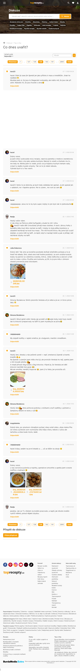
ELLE (67, 574)
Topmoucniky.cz (71, 568)
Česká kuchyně (54, 28)
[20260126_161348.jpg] (17, 271)
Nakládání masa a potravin (42, 611)
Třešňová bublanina (37, 616)
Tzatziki (59, 616)
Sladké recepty (48, 621)
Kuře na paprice (12, 630)
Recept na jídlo (42, 566)
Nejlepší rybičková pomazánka (27, 628)
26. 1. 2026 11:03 (68, 404)
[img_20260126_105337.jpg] (17, 379)
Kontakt (54, 607)
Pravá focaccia (63, 613)
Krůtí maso (18, 619)
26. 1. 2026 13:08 (68, 296)
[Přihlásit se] (77, 3)
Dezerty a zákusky (64, 611)
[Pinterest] (10, 565)
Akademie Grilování (16, 22)
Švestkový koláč (8, 632)
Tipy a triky (17, 43)
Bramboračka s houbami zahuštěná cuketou (11, 642)
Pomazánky (16, 611)
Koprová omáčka (54, 628)
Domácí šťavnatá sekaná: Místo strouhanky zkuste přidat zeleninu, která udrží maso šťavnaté (64, 647)
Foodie (54, 598)
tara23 (12, 71)
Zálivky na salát (25, 616)
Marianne (69, 572)
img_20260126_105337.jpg (18, 390)
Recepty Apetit (42, 577)
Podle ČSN (20, 25)
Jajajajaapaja (15, 334)
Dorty (30, 623)
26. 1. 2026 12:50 (68, 315)
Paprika (29, 25)
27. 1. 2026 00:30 (68, 200)
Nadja (12, 217)
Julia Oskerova (16, 248)
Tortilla (55, 611)
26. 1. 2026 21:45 (68, 216)
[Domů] (4, 43)
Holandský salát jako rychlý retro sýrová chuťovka (39, 644)
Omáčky (28, 22)
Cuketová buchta (30, 630)
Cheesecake (12, 628)
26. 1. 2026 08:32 (68, 444)
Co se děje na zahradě (43, 613)
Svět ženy (41, 579)
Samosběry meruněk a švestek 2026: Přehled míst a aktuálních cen (39, 648)
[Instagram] (16, 565)
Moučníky (36, 22)
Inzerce (54, 590)
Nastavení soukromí (55, 567)
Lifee (67, 577)
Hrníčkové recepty (16, 28)
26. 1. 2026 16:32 (68, 248)
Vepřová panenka (50, 616)
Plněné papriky (19, 626)
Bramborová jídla (48, 619)
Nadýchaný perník (48, 630)
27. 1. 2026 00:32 (68, 181)
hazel (12, 152)
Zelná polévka (14, 616)
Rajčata (63, 25)
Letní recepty (46, 25)
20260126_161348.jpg (19, 282)
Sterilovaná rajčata (31, 626)
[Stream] (26, 565)
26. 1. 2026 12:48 (68, 334)
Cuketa (55, 25)
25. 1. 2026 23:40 (68, 461)
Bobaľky (5, 652)
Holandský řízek (65, 628)
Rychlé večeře (41, 28)
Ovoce (35, 623)
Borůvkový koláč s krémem (11, 649)
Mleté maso (27, 619)
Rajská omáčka (62, 626)
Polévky (44, 22)
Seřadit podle (8, 54)
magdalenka (15, 423)
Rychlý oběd (59, 630)
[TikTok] (31, 565)
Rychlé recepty (29, 28)
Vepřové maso (37, 619)
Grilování (37, 25)
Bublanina (67, 630)
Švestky (12, 25)
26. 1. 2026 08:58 (68, 423)
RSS (53, 592)
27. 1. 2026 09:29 (68, 71)
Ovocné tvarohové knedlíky (47, 626)
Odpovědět (14, 86)
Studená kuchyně (21, 623)
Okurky (62, 22)
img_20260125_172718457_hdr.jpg (35, 492)
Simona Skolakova (17, 315)
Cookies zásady (57, 574)
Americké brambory (22, 613)
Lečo (39, 630)
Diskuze (14, 10)
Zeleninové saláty (8, 623)
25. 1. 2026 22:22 (68, 507)
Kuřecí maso (53, 22)
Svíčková (54, 613)
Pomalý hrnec (59, 619)
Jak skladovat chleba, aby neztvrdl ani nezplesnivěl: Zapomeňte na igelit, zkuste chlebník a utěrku (65, 653)
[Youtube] (21, 565)
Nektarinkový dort (9, 639)
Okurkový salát (42, 628)
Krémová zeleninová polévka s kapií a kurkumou (13, 646)
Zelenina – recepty (27, 611)
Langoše (21, 630)
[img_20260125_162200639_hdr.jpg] (17, 479)
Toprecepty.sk (70, 566)
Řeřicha (32, 613)
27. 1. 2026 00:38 (68, 152)
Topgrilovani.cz (71, 570)
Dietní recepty (58, 621)
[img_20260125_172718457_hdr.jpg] (33, 479)
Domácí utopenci (20, 632)
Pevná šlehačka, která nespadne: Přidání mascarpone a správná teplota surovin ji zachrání (65, 641)
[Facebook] (5, 565)
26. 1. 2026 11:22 (68, 350)
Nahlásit (54, 601)
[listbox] (12, 56)
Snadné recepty (28, 621)
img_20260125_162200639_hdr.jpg (19, 492)
